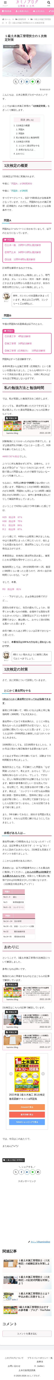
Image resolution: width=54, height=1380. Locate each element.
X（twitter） (40, 1366)
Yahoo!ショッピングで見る (27, 1122)
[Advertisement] (27, 1210)
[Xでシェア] (15, 81)
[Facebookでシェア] (21, 81)
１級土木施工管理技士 (15, 1160)
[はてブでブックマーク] (27, 81)
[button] (38, 81)
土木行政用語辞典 (27, 1370)
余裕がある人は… (27, 150)
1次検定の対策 (23, 142)
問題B (21, 133)
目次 (23, 119)
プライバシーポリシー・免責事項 (39, 1360)
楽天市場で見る (27, 1115)
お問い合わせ (14, 1366)
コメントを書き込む (27, 1333)
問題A (21, 129)
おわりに (20, 154)
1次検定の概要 (23, 125)
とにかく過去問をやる (29, 146)
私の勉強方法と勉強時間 (27, 138)
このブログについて (14, 1358)
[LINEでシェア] (32, 81)
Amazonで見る (27, 1107)
